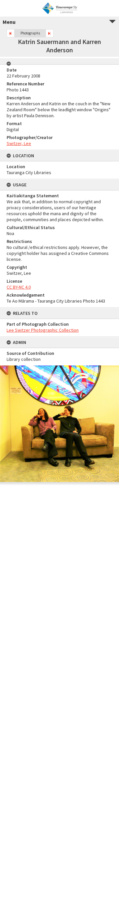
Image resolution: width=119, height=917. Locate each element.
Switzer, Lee (19, 143)
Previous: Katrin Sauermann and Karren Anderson (10, 33)
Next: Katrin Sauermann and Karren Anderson (49, 33)
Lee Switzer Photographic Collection (43, 330)
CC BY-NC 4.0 (19, 287)
